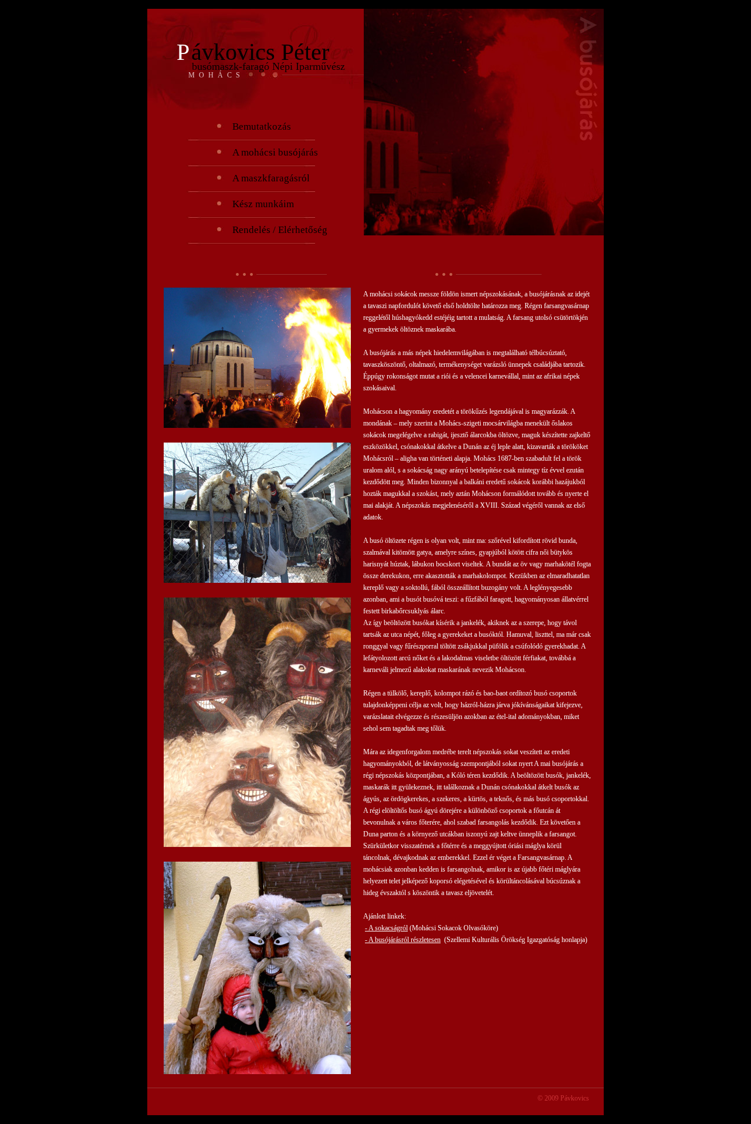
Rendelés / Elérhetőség (279, 229)
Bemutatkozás (261, 126)
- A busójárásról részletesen (403, 940)
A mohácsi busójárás (275, 152)
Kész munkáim (263, 204)
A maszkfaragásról (271, 178)
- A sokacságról (386, 928)
